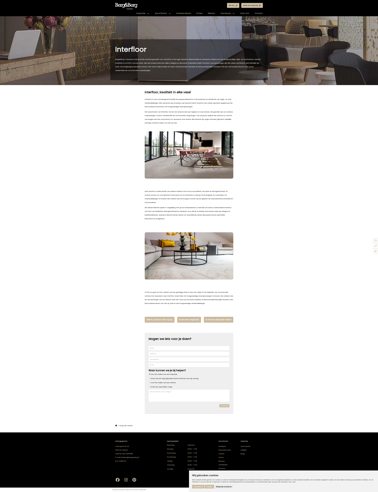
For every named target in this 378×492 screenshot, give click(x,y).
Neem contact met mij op (159, 319)
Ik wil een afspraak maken (218, 319)
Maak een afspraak (250, 5)
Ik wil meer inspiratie (189, 319)
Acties (199, 13)
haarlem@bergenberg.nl (129, 457)
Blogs (243, 454)
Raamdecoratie (225, 450)
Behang (221, 461)
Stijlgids (244, 450)
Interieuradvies (183, 13)
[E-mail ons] (375, 240)
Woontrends (245, 446)
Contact (259, 13)
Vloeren (222, 454)
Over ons (244, 13)
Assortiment (161, 13)
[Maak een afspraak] (375, 251)
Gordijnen (222, 446)
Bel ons (232, 5)
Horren (221, 457)
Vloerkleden (223, 465)
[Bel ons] (375, 245)
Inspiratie (140, 13)
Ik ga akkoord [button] (198, 486)
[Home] (116, 426)
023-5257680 (128, 454)
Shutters (222, 468)
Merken (211, 13)
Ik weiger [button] (209, 486)
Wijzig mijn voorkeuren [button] (224, 486)
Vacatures (225, 13)
